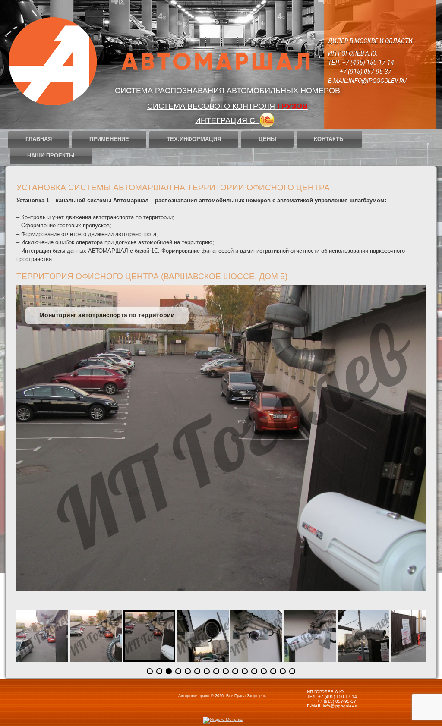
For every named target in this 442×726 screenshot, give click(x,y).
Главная (38, 139)
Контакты (329, 139)
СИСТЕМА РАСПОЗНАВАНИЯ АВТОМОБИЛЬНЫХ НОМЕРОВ (227, 90)
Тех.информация (194, 139)
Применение (109, 139)
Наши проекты (51, 155)
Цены (267, 139)
